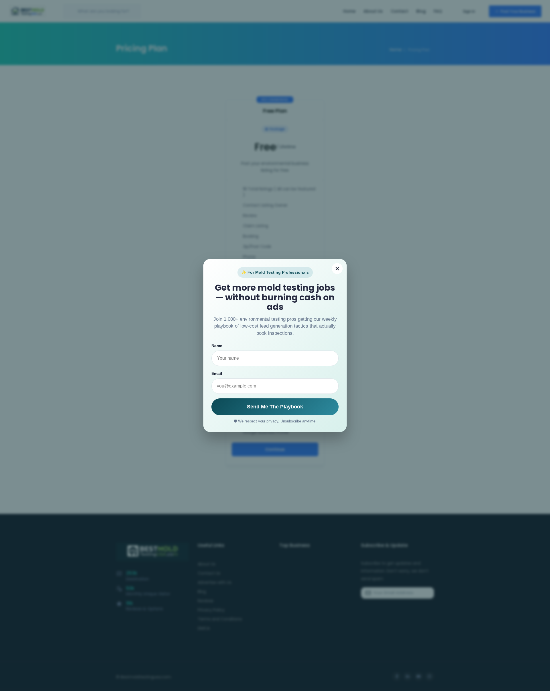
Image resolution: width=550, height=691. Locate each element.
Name (216, 345)
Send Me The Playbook (275, 407)
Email (216, 373)
